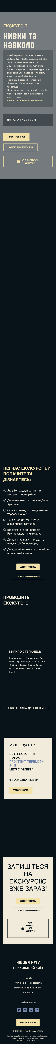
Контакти (28, 993)
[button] (16, 137)
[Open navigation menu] (50, 6)
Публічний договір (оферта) (28, 983)
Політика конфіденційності (28, 988)
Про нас (28, 978)
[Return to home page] (7, 6)
